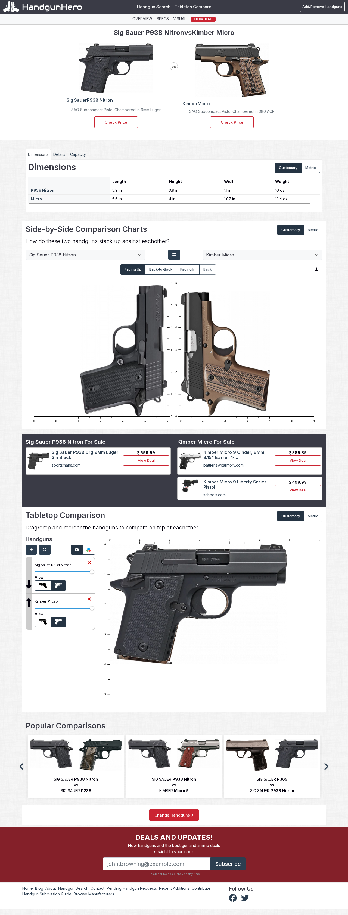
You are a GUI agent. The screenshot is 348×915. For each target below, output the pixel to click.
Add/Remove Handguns (322, 6)
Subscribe (228, 864)
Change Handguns (172, 815)
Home (27, 888)
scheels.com (214, 494)
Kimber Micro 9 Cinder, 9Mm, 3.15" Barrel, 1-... (234, 454)
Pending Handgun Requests (132, 888)
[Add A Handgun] (31, 550)
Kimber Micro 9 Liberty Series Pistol (235, 484)
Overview (142, 18)
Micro (36, 199)
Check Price (116, 122)
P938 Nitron (42, 190)
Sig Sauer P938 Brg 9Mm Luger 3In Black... (85, 454)
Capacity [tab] (78, 154)
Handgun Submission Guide (47, 894)
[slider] (92, 572)
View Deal (146, 460)
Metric (310, 167)
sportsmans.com (66, 465)
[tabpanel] (174, 183)
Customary (288, 167)
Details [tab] (59, 154)
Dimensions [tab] (38, 154)
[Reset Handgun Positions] (45, 550)
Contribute (201, 888)
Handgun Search (153, 6)
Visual (179, 18)
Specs (163, 18)
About (50, 888)
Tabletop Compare (193, 6)
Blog (39, 888)
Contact (97, 888)
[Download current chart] (316, 269)
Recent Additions (174, 888)
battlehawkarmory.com (223, 465)
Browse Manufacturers (94, 894)
